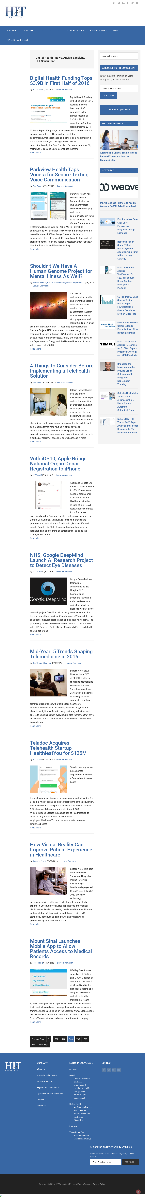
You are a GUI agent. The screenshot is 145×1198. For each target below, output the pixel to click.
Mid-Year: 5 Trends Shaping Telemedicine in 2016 (61, 654)
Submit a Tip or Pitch (119, 109)
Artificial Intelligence (83, 1107)
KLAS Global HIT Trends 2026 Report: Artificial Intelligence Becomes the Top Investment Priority (127, 426)
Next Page (43, 1044)
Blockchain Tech (81, 1110)
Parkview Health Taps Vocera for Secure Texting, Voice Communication (60, 175)
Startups (73, 1126)
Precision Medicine (82, 1113)
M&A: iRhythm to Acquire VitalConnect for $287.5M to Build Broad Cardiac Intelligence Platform (126, 277)
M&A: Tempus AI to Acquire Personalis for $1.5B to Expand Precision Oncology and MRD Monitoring (127, 348)
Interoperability (80, 1085)
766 (86, 1040)
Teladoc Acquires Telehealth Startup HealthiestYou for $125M (58, 748)
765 (78, 1040)
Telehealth (78, 1116)
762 (57, 1040)
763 (64, 1040)
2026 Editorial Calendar (47, 1075)
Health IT (73, 1075)
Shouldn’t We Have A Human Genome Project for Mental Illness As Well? (61, 271)
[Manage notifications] (138, 1191)
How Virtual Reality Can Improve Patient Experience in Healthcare (61, 850)
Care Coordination (82, 1078)
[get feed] (115, 3)
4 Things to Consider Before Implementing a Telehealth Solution (61, 371)
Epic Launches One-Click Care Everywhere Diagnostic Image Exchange (127, 226)
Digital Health (75, 1104)
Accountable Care (81, 1135)
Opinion (72, 1069)
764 (71, 1040)
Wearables (78, 1120)
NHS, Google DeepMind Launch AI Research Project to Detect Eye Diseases (61, 560)
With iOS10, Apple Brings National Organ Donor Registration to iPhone (58, 464)
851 (34, 1045)
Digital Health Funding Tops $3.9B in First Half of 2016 (61, 80)
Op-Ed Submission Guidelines (50, 1093)
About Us (41, 1069)
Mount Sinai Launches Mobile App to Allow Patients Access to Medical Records (61, 948)
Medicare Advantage (82, 1138)
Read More (35, 152)
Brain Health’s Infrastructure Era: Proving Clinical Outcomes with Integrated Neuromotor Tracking (126, 374)
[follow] (120, 3)
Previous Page (38, 1039)
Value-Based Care (77, 1132)
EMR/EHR (78, 1081)
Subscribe (41, 1105)
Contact (40, 1099)
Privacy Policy (99, 1184)
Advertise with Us (44, 1081)
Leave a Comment (64, 89)
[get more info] (138, 3)
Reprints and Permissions (48, 1087)
